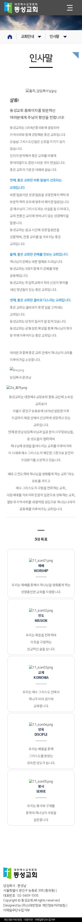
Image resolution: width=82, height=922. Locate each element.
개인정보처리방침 (54, 905)
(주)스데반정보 (31, 905)
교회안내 (27, 37)
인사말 (54, 37)
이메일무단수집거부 (45, 919)
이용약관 (28, 919)
